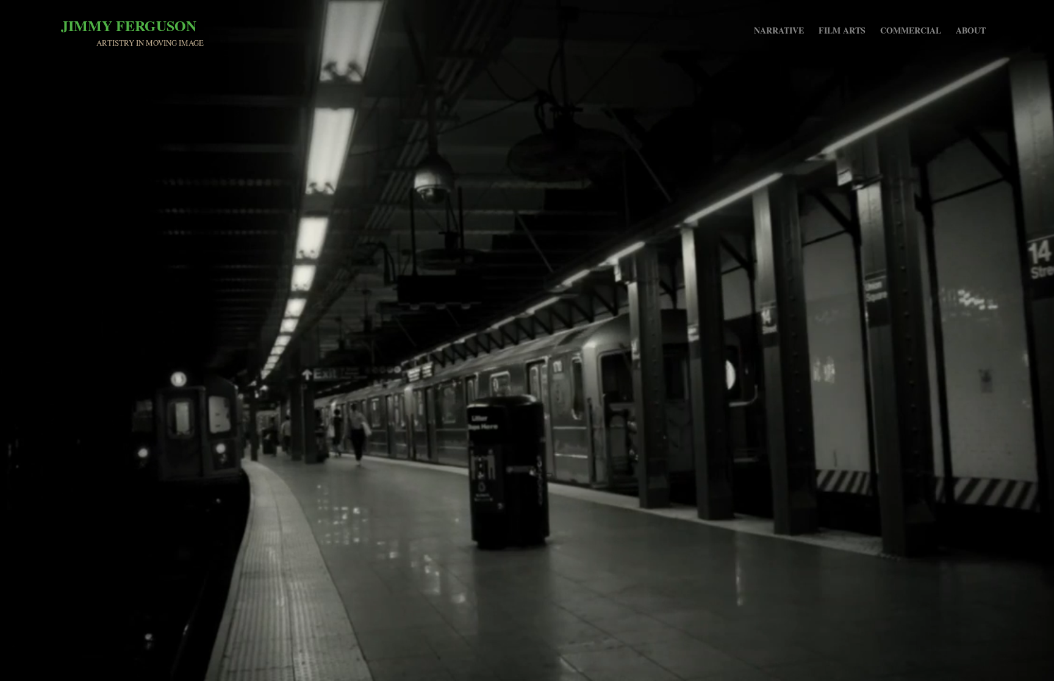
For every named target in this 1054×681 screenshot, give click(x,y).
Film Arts (842, 30)
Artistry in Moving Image (150, 42)
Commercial (910, 30)
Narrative (779, 30)
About (971, 30)
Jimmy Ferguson (128, 25)
